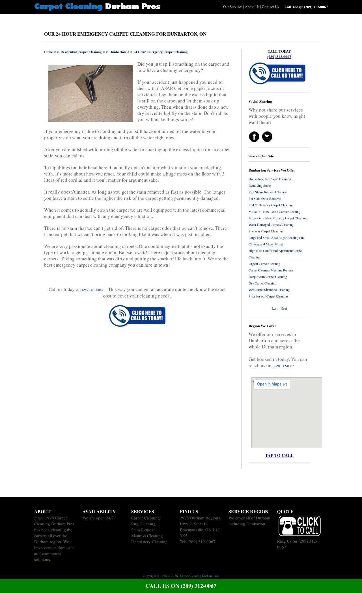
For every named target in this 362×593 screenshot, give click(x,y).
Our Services (232, 6)
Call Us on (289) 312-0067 (181, 586)
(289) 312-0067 (279, 56)
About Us (252, 6)
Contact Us (270, 6)
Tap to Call (279, 455)
